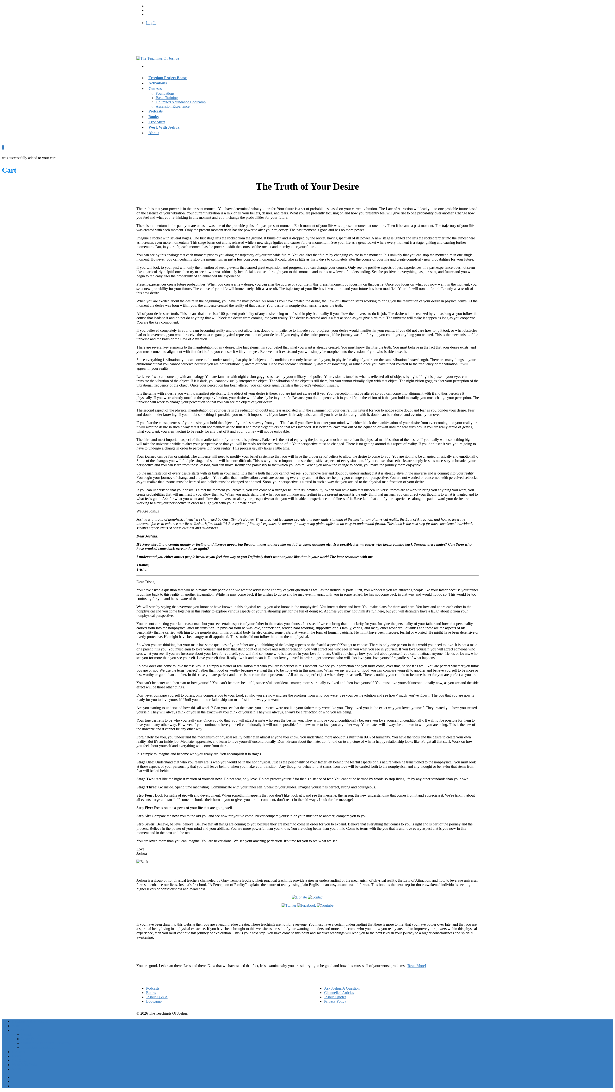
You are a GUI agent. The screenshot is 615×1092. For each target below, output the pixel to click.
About (153, 133)
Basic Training (167, 98)
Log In (151, 23)
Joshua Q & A (157, 997)
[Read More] (416, 966)
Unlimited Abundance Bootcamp (181, 102)
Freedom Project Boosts (167, 78)
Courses (155, 89)
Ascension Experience (173, 106)
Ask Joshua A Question (342, 988)
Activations (20, 1026)
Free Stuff (19, 1060)
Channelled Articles (339, 993)
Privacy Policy (335, 1001)
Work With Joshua (163, 127)
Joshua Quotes (335, 997)
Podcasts (152, 988)
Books (151, 993)
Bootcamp (154, 1001)
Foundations (165, 93)
